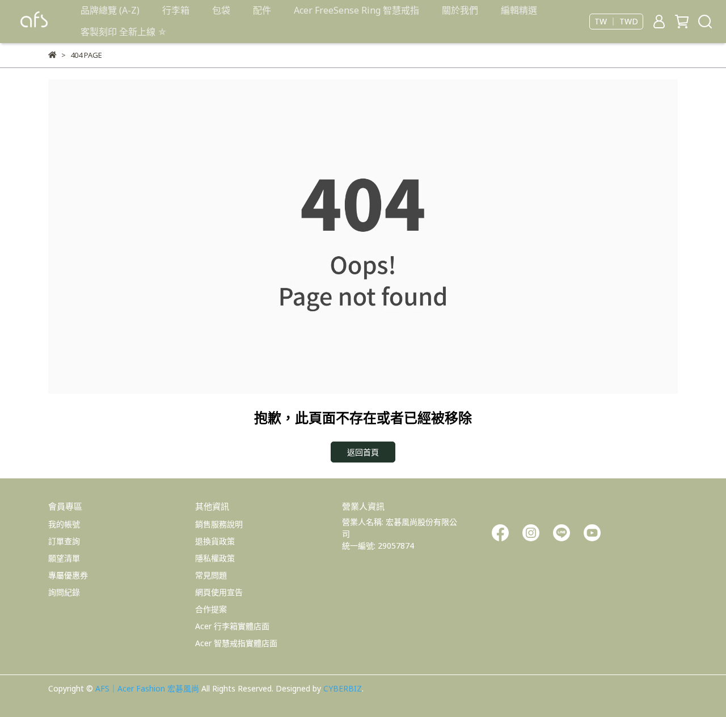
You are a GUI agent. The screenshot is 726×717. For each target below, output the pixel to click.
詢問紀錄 (64, 592)
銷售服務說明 (219, 524)
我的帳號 (64, 524)
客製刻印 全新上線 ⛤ (124, 32)
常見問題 (211, 575)
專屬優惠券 (68, 575)
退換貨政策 (215, 541)
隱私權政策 (215, 558)
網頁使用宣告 (219, 592)
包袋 (221, 10)
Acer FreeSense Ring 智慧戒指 (356, 10)
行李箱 (175, 10)
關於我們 (460, 10)
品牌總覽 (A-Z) (110, 10)
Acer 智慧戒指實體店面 (236, 643)
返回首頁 (363, 452)
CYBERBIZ (342, 688)
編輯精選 (519, 10)
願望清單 (64, 558)
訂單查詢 (64, 541)
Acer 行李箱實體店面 (232, 626)
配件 (262, 10)
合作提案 (211, 609)
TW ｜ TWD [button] (616, 21)
